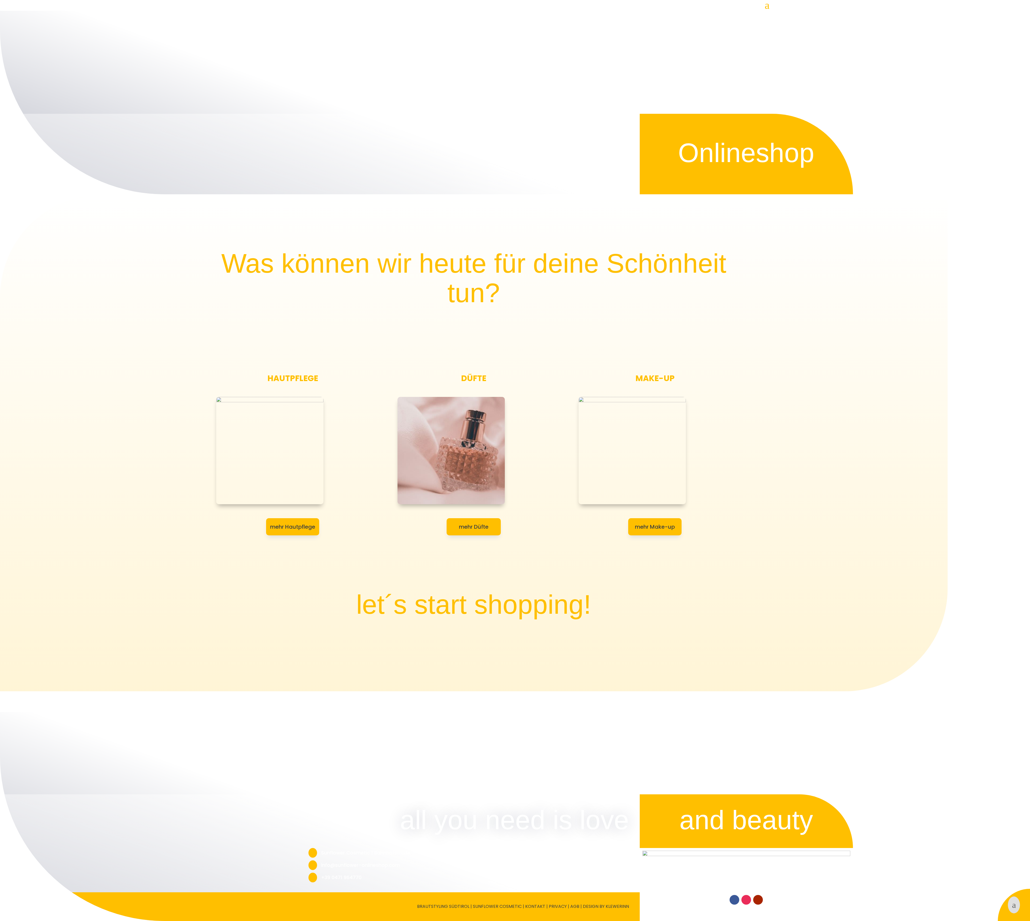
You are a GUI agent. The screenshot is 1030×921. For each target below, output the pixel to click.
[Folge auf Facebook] (734, 900)
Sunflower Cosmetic (497, 906)
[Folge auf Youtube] (758, 900)
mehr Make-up (655, 527)
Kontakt (535, 906)
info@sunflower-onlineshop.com (360, 865)
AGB (574, 906)
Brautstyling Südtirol (443, 906)
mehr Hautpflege (292, 527)
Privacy (558, 906)
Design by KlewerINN (606, 906)
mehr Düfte (473, 527)
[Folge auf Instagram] (746, 900)
